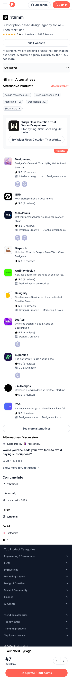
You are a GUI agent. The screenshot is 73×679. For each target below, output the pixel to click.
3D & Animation (27, 367)
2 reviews (29, 363)
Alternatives (10, 67)
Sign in (63, 4)
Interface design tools (31, 176)
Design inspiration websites (34, 283)
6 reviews (28, 332)
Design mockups (51, 417)
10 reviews (29, 172)
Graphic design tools (54, 229)
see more (9, 59)
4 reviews (29, 203)
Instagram (12, 532)
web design (37, 101)
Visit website (36, 43)
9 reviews (29, 225)
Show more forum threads (19, 467)
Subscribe (41, 4)
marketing (13, 101)
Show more (11, 108)
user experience (47, 94)
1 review (29, 34)
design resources (17, 94)
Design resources (56, 176)
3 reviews (29, 261)
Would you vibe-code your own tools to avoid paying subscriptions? (32, 452)
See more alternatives (37, 428)
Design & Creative (29, 229)
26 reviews (30, 305)
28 (7, 460)
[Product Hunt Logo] (12, 5)
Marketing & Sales (53, 310)
